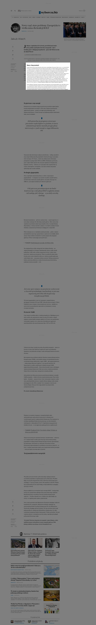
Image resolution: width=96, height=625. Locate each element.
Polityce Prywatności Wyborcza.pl (44, 82)
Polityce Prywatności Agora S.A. (57, 82)
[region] (48, 76)
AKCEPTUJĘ (65, 87)
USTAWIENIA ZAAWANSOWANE (34, 87)
